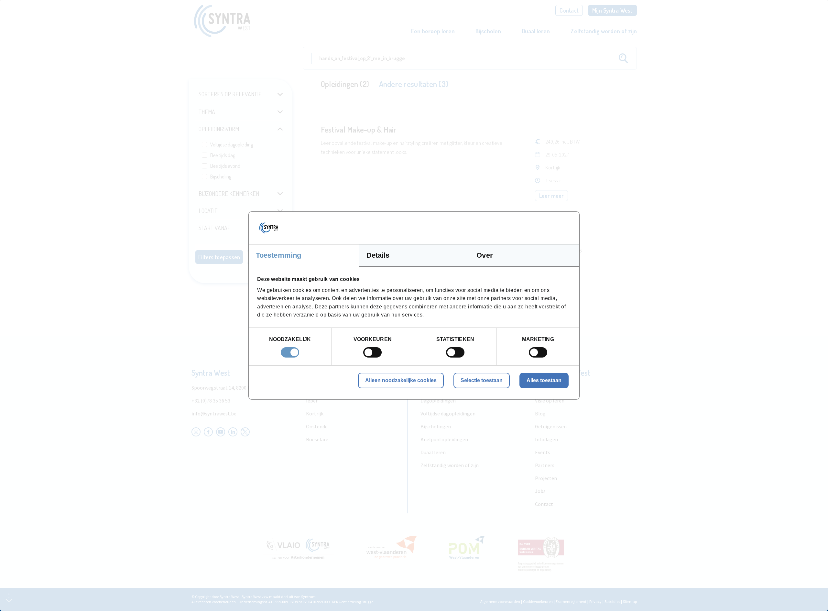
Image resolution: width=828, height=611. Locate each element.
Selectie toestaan (482, 380)
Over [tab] (484, 255)
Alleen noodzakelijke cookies (401, 380)
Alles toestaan (544, 380)
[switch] (372, 352)
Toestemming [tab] (278, 255)
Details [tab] (378, 255)
